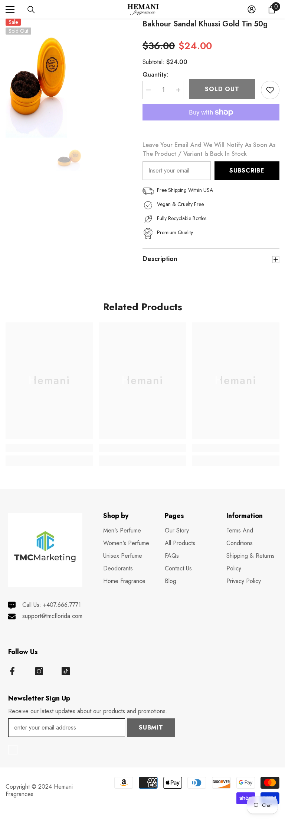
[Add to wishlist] (270, 90)
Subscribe (247, 170)
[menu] (10, 9)
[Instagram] (39, 671)
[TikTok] (66, 671)
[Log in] (251, 9)
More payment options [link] (210, 124)
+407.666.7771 (62, 605)
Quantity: (155, 74)
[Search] (31, 9)
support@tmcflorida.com (52, 616)
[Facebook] (12, 671)
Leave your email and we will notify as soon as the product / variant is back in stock (208, 149)
